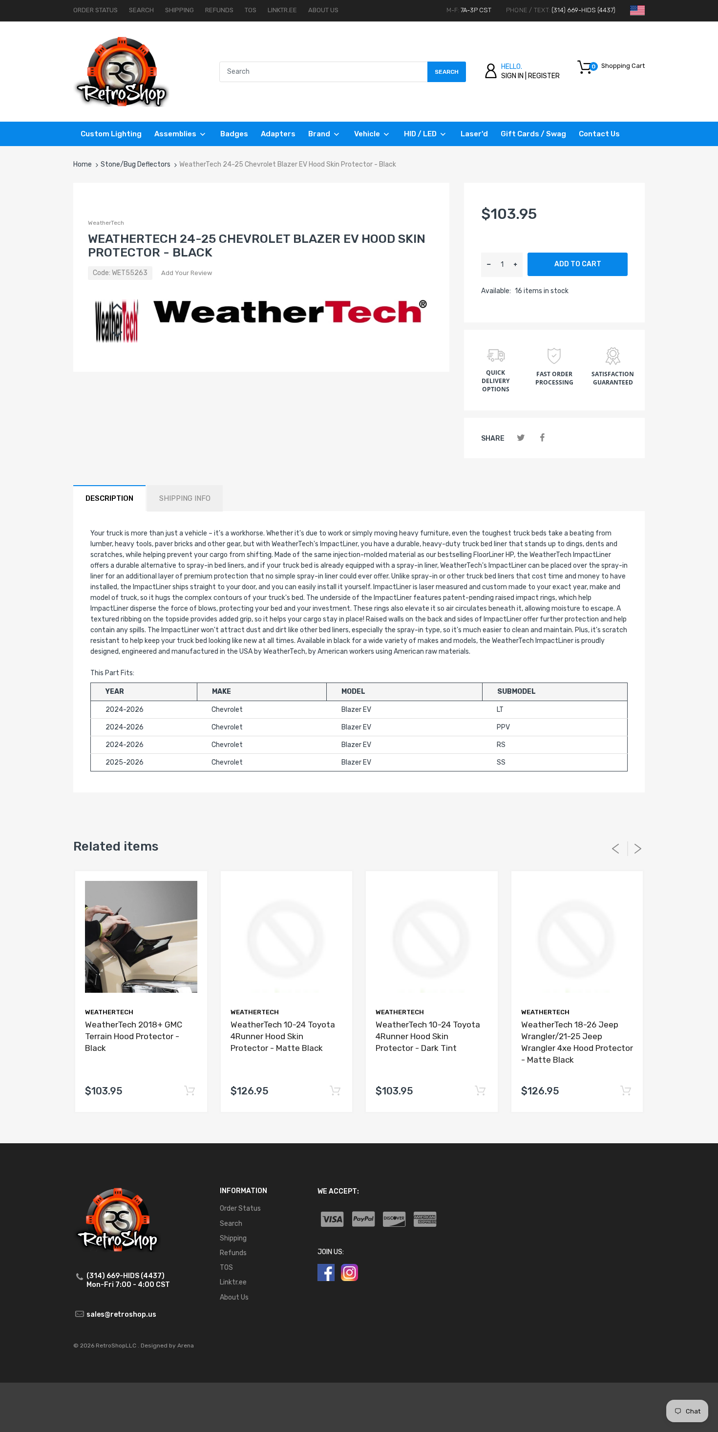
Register (544, 76)
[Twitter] (521, 438)
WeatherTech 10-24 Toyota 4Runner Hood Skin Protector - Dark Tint (428, 1036)
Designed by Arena (167, 1345)
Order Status (95, 10)
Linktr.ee (282, 10)
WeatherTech (106, 222)
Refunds (219, 10)
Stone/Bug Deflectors (135, 164)
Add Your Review (186, 273)
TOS (250, 10)
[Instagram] (349, 1272)
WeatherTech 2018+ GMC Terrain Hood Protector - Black (133, 1036)
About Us (323, 10)
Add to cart (577, 264)
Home (82, 164)
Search (141, 10)
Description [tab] (109, 498)
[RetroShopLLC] (121, 71)
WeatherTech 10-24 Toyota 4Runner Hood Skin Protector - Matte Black (283, 1036)
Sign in (512, 76)
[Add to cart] (189, 1091)
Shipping (179, 10)
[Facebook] (542, 438)
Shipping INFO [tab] (185, 498)
